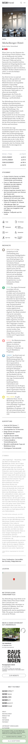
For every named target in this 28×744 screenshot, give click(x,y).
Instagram (5, 720)
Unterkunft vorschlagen (10, 726)
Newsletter (6, 715)
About (4, 711)
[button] (24, 2)
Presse (4, 718)
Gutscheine (5, 728)
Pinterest (5, 722)
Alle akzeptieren (14, 741)
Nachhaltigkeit (7, 713)
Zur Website (14, 675)
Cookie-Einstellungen (14, 736)
